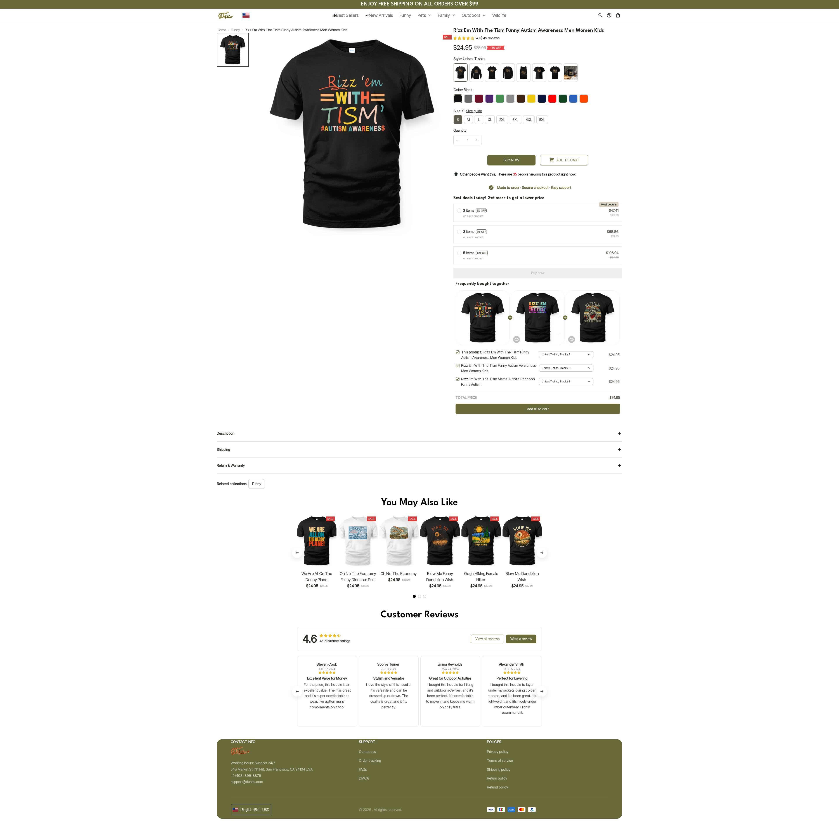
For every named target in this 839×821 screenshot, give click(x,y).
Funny (235, 30)
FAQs (363, 769)
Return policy (497, 778)
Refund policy (497, 787)
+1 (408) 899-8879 (246, 775)
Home (221, 30)
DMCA (364, 778)
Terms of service (500, 760)
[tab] (414, 596)
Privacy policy (497, 751)
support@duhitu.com (247, 782)
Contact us (367, 751)
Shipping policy (498, 769)
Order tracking (370, 760)
